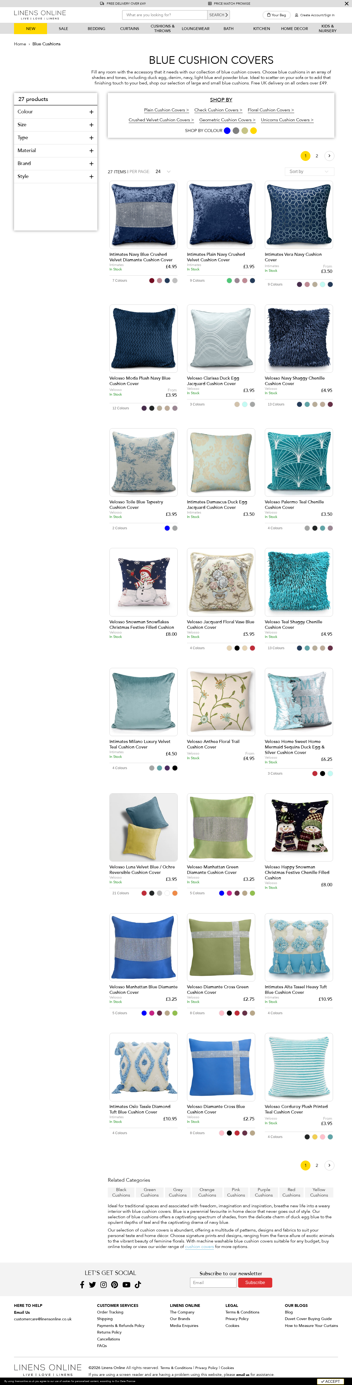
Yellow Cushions (319, 1192)
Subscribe (255, 1282)
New (30, 28)
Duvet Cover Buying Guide (308, 1319)
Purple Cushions (264, 1192)
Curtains (129, 28)
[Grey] (236, 130)
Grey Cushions (178, 1192)
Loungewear (196, 28)
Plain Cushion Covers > (166, 110)
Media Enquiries (184, 1325)
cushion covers (199, 1246)
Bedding (96, 28)
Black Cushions (121, 1192)
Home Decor (294, 28)
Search (216, 15)
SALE (63, 28)
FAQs (102, 1345)
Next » (329, 156)
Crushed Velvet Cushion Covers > (161, 120)
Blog (289, 1312)
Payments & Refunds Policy (120, 1325)
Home (20, 44)
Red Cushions (291, 1192)
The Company (182, 1312)
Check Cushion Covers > (218, 110)
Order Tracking (110, 1312)
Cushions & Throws (163, 28)
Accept (332, 1381)
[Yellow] (253, 130)
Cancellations (108, 1339)
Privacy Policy (237, 1319)
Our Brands (180, 1319)
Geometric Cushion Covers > (227, 120)
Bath (228, 28)
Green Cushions (150, 1192)
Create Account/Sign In (317, 15)
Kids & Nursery (328, 28)
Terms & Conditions (242, 1312)
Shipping (105, 1319)
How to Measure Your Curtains (311, 1325)
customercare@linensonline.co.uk (43, 1319)
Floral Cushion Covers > (271, 110)
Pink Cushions (236, 1192)
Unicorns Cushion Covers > (287, 120)
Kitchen (261, 28)
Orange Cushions (207, 1192)
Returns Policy (109, 1332)
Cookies (232, 1325)
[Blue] (227, 130)
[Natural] (245, 130)
